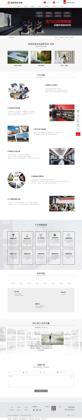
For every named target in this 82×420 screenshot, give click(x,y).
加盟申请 (72, 37)
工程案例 (61, 6)
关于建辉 (18, 6)
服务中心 (40, 6)
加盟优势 (56, 37)
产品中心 (25, 6)
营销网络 (54, 6)
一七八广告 (72, 415)
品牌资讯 (47, 6)
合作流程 (66, 37)
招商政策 (61, 37)
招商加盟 (33, 6)
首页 (11, 6)
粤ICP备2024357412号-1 (27, 415)
